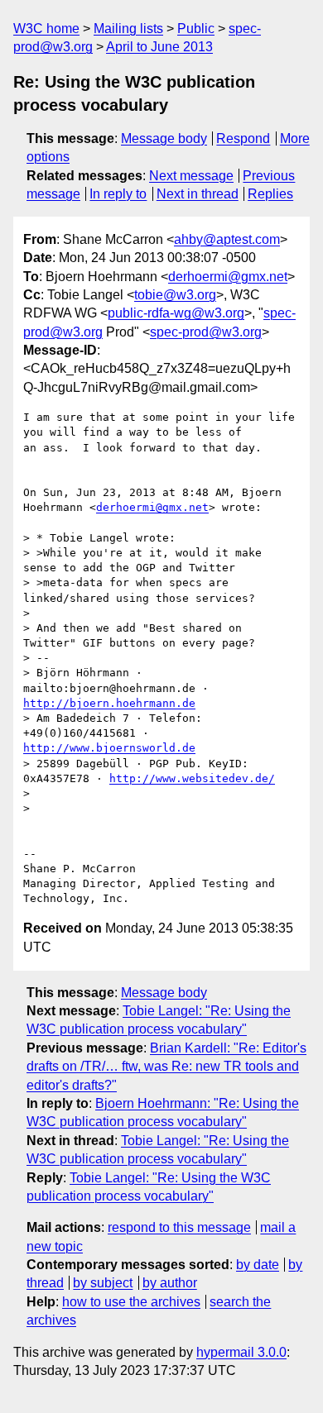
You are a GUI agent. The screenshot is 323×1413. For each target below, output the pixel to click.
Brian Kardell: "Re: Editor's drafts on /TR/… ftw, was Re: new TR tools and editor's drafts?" (166, 1066)
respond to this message (179, 1227)
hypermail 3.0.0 (241, 1352)
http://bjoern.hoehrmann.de (109, 703)
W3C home (46, 28)
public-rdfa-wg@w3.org (176, 313)
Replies (270, 194)
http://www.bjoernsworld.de (109, 748)
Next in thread (198, 194)
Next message (191, 176)
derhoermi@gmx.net (227, 277)
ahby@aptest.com (227, 239)
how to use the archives (131, 1302)
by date (257, 1265)
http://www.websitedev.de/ (192, 778)
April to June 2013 (159, 47)
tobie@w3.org (175, 295)
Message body (164, 138)
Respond (243, 138)
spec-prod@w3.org (206, 332)
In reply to (118, 194)
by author (169, 1283)
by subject (103, 1283)
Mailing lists (128, 28)
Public (196, 28)
